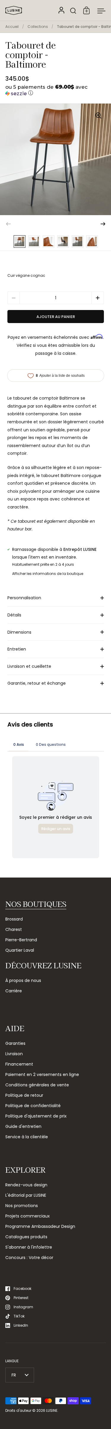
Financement (19, 1064)
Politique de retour (24, 1095)
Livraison (14, 1054)
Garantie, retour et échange (36, 683)
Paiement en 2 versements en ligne (42, 1074)
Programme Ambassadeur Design (40, 1226)
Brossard (14, 919)
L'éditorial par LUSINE (25, 1195)
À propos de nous (23, 980)
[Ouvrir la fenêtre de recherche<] (73, 10)
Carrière (13, 991)
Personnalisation (24, 598)
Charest (13, 929)
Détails (14, 615)
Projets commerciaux (27, 1216)
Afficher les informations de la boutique (47, 573)
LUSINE (51, 1410)
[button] (55, 90)
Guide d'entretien (23, 1126)
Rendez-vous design (26, 1185)
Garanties (15, 1043)
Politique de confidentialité (33, 1106)
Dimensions (19, 632)
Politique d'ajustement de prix (36, 1116)
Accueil (12, 26)
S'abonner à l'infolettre (28, 1247)
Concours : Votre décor (29, 1257)
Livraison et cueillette (29, 666)
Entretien (16, 649)
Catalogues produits (26, 1237)
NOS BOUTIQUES (35, 904)
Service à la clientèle (26, 1137)
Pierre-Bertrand (21, 940)
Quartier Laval (19, 950)
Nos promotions (21, 1206)
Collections (38, 26)
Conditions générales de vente (37, 1085)
